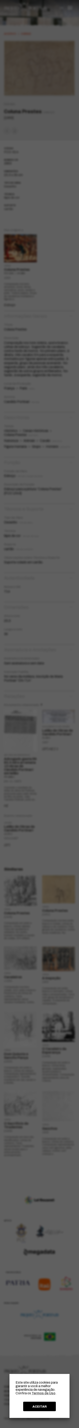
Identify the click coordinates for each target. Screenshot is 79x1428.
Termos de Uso (43, 1393)
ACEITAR (39, 1406)
